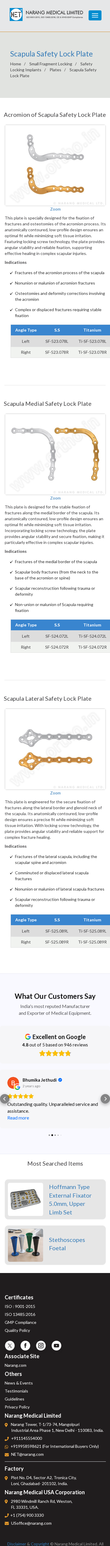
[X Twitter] (10, 1345)
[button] (4, 1099)
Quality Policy (17, 1330)
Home (15, 63)
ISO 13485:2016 (20, 1314)
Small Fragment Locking (50, 63)
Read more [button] (18, 1117)
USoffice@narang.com (31, 1523)
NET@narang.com (27, 1454)
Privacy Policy (17, 1406)
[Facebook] (25, 1345)
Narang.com (15, 1365)
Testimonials (16, 1390)
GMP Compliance (20, 1322)
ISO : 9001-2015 (20, 1306)
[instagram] (41, 1345)
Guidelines (14, 1398)
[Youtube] (56, 1345)
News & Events (19, 1382)
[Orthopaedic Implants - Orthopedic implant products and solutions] (46, 11)
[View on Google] (13, 1083)
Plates (55, 69)
